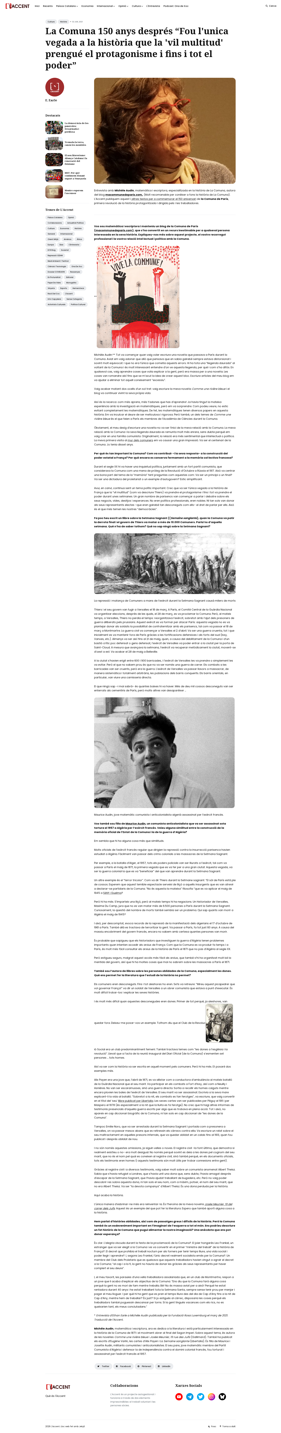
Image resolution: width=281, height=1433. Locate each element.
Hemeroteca (78, 288)
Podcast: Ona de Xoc (176, 6)
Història (63, 21)
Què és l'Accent (55, 1396)
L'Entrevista (153, 6)
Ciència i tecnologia (57, 266)
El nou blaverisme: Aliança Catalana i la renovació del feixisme (76, 159)
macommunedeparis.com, (124, 194)
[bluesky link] (222, 1397)
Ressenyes (75, 272)
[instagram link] (211, 1397)
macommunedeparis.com (114, 230)
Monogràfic (71, 282)
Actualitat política (75, 223)
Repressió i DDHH (55, 255)
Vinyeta (51, 288)
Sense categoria (74, 299)
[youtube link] (179, 1397)
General (51, 234)
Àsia (61, 244)
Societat (65, 250)
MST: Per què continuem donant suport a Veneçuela (75, 175)
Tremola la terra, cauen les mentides (75, 143)
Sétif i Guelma (112, 893)
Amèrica (67, 239)
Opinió (71, 217)
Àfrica (79, 239)
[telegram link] (190, 1397)
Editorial (69, 277)
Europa (51, 244)
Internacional (66, 234)
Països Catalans (55, 217)
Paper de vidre (54, 282)
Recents (48, 6)
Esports (63, 288)
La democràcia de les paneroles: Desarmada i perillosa (77, 127)
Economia (87, 6)
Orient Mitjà (53, 239)
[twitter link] (200, 1397)
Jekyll (82, 1426)
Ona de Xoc (77, 266)
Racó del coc (54, 293)
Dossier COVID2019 (56, 272)
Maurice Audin (135, 823)
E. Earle (51, 100)
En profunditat (54, 277)
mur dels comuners (140, 440)
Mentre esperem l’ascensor (74, 192)
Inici (37, 6)
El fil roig (51, 250)
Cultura (51, 21)
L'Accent (69, 293)
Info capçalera (54, 299)
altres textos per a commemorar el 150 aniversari (163, 199)
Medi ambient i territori (58, 261)
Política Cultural (78, 304)
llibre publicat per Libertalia (135, 1101)
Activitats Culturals (56, 304)
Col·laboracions (55, 223)
